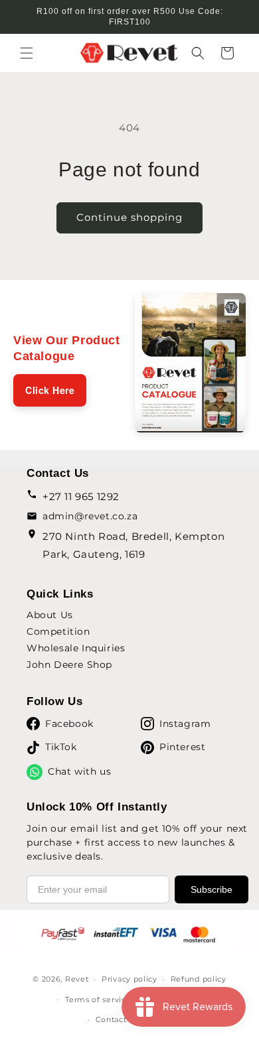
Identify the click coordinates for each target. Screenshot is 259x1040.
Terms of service (98, 999)
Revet (77, 979)
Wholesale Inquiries (76, 648)
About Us (50, 615)
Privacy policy (129, 979)
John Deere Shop (69, 665)
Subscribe (211, 889)
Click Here (49, 390)
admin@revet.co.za (90, 516)
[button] (26, 53)
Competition (58, 631)
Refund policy (198, 979)
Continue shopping (129, 217)
